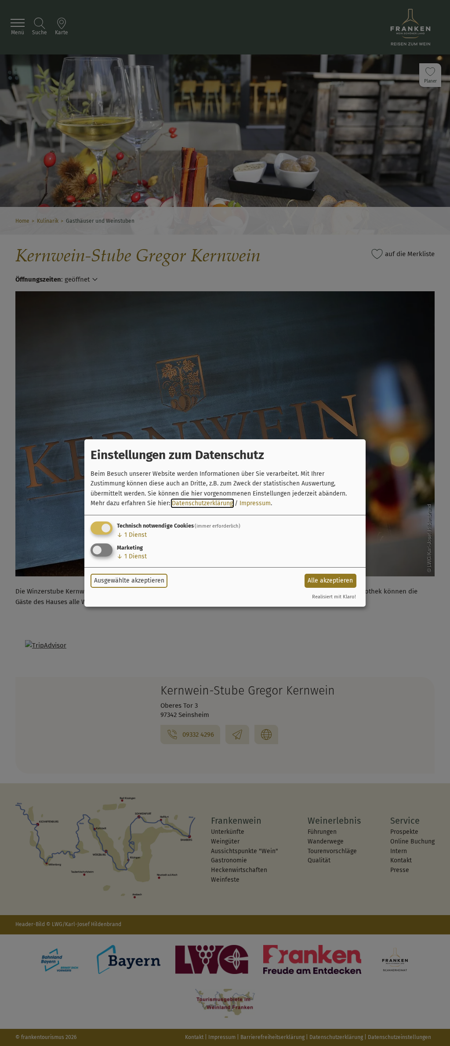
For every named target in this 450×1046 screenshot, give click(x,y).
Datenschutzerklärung (202, 503)
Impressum (255, 503)
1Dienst (132, 535)
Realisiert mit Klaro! (334, 597)
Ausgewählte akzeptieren (129, 580)
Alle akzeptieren (330, 580)
